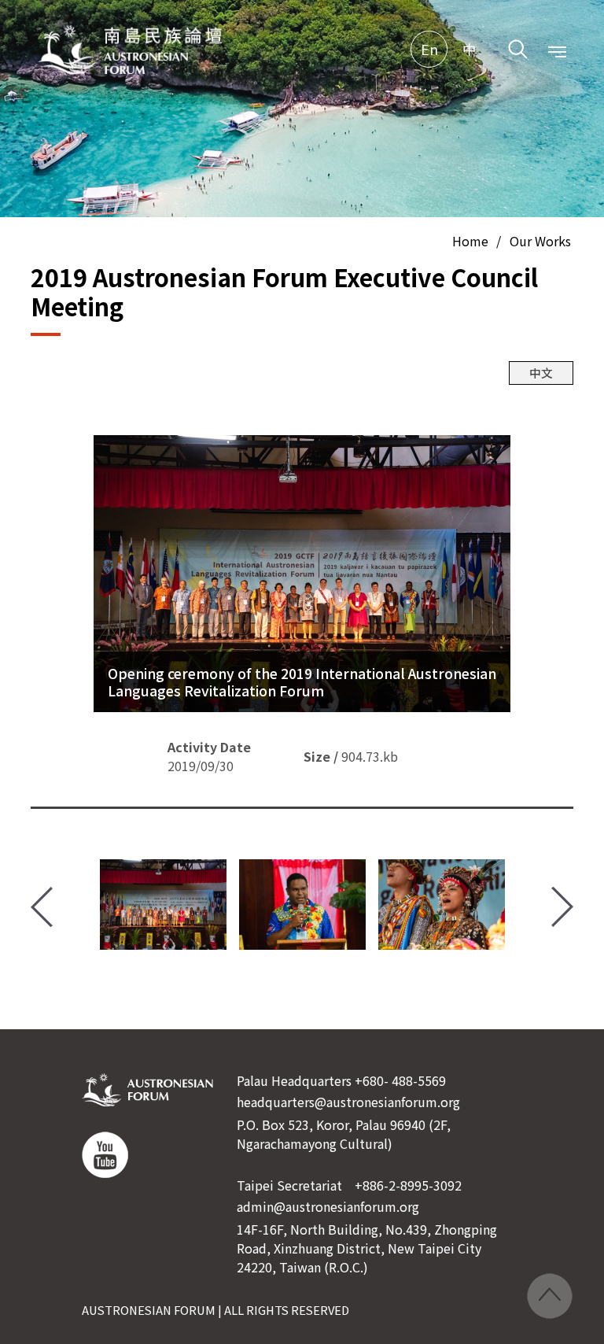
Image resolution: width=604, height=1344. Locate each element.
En (429, 49)
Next (562, 907)
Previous (42, 907)
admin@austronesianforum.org (328, 1206)
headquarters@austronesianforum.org (348, 1101)
